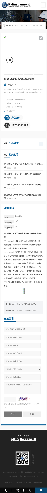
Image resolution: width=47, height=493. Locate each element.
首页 (17, 26)
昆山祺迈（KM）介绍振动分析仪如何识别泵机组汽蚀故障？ (23, 184)
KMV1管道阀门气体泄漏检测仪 (24, 310)
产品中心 (24, 26)
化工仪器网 (18, 483)
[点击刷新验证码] (23, 399)
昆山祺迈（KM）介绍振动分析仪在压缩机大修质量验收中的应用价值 (23, 195)
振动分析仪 (37, 26)
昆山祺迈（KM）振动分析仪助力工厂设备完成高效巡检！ (23, 164)
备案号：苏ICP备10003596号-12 (25, 476)
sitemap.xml (37, 483)
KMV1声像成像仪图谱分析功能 (24, 304)
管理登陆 (27, 483)
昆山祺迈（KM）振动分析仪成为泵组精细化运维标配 (23, 174)
